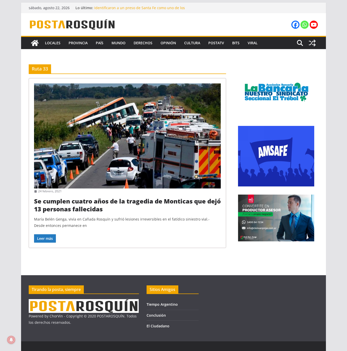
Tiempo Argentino (162, 304)
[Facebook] (295, 25)
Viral (253, 42)
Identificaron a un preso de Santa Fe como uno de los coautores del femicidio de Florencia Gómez (139, 10)
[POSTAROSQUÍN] (35, 43)
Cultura (192, 42)
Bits (236, 42)
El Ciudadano (158, 326)
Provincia (78, 42)
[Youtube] (314, 25)
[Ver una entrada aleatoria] (312, 43)
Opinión (168, 42)
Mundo (118, 42)
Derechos (143, 42)
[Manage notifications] (11, 340)
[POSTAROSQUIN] (84, 302)
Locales (52, 42)
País (99, 42)
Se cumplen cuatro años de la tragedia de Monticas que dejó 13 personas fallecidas (127, 205)
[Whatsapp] (305, 25)
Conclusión (156, 315)
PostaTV (216, 42)
